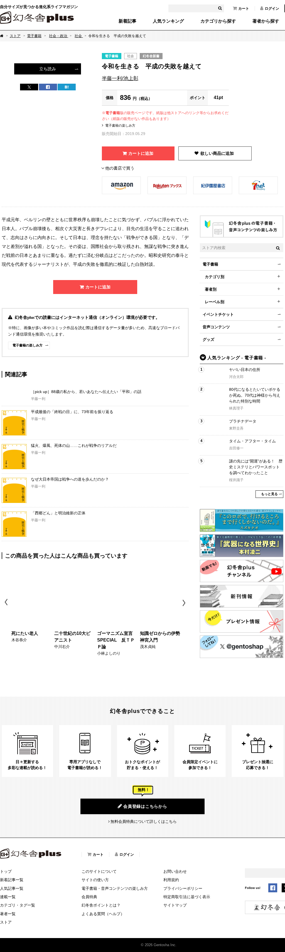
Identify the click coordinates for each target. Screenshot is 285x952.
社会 (79, 36)
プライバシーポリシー (182, 888)
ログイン (272, 8)
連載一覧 (8, 897)
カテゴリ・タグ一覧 (17, 905)
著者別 (211, 289)
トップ (6, 871)
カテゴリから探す (218, 21)
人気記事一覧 (11, 888)
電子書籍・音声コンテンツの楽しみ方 (115, 888)
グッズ (208, 339)
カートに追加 (140, 153)
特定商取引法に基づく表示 (186, 897)
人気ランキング (168, 21)
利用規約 (171, 880)
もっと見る (269, 494)
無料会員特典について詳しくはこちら (143, 821)
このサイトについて (99, 871)
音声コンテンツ (216, 327)
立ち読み (47, 68)
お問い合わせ (175, 871)
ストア (15, 36)
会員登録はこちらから (145, 806)
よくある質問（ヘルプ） (103, 914)
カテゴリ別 (214, 276)
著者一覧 (8, 914)
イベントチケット (218, 314)
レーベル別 (214, 302)
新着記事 (127, 21)
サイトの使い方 (95, 880)
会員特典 (89, 897)
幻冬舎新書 (151, 56)
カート (243, 8)
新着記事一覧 (11, 880)
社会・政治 (58, 36)
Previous (6, 603)
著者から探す (265, 21)
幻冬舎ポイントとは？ (101, 905)
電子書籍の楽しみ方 (120, 125)
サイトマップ (175, 905)
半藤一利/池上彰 (120, 78)
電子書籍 (34, 36)
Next (184, 603)
